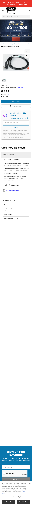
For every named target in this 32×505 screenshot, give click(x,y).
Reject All (8, 501)
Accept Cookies (23, 501)
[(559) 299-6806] (24, 10)
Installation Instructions (13, 190)
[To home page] (11, 10)
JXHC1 (7, 96)
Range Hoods (17, 44)
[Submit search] (28, 16)
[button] (3, 10)
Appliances (4, 44)
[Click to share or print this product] (27, 51)
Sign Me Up (16, 479)
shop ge (16, 39)
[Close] (30, 483)
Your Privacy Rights (16, 497)
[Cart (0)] (29, 10)
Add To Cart (16, 101)
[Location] (20, 10)
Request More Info (17, 106)
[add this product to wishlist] (27, 56)
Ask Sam (16, 127)
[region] (16, 493)
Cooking (11, 44)
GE (8, 94)
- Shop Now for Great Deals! (16, 3)
